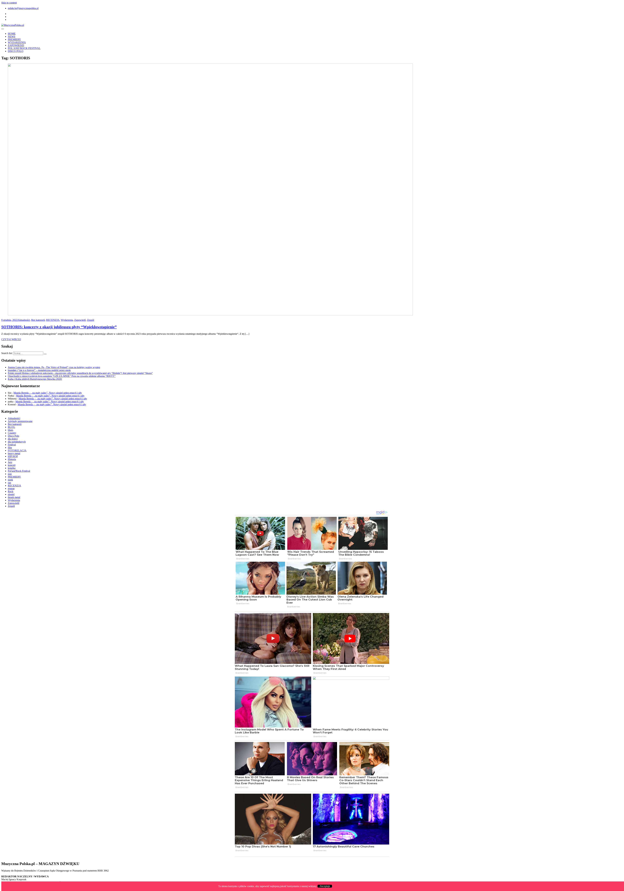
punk (10, 479)
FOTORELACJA (17, 450)
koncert (11, 465)
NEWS (11, 36)
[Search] (45, 354)
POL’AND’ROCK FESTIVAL (24, 48)
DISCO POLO (15, 51)
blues (10, 430)
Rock (10, 491)
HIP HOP (13, 456)
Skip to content (9, 2)
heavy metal (14, 453)
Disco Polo (13, 435)
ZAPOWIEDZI (16, 45)
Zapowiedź (80, 320)
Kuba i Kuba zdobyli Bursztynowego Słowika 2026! (35, 379)
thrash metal (14, 497)
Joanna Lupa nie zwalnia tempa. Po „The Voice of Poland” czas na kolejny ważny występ (54, 367)
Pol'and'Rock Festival (19, 471)
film (10, 447)
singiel (11, 494)
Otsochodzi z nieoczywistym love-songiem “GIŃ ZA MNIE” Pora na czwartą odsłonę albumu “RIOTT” (62, 376)
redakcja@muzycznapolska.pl (23, 8)
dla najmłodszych (17, 441)
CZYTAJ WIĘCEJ (11, 339)
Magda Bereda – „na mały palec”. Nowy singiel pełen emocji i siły (47, 392)
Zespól (90, 320)
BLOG (11, 427)
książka (11, 468)
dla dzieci (13, 438)
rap (9, 482)
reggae (11, 488)
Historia (12, 459)
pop (10, 473)
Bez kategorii (38, 320)
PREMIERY (14, 39)
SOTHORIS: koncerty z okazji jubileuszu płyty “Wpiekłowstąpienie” (59, 327)
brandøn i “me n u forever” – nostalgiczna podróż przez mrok (39, 370)
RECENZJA (52, 320)
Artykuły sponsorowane (20, 421)
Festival (12, 444)
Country (12, 433)
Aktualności (24, 320)
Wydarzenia (67, 320)
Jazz (10, 462)
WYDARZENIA (17, 42)
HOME (12, 33)
